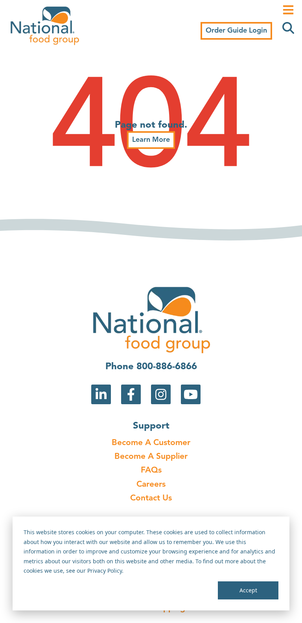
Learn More (151, 139)
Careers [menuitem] (151, 484)
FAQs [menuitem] (151, 470)
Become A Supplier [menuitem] (151, 457)
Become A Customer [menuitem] (151, 443)
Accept (248, 590)
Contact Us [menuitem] (151, 498)
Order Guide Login (236, 30)
